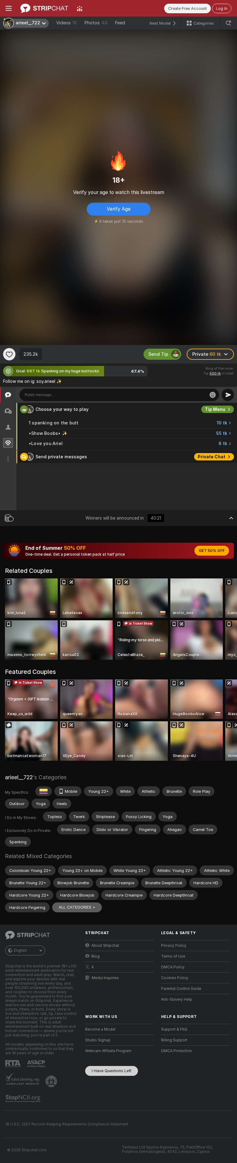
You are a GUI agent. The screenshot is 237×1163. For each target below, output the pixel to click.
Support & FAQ (174, 1029)
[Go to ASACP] (37, 1063)
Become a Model (100, 1029)
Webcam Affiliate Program (108, 1051)
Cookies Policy (174, 978)
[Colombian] (43, 791)
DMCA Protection (176, 1051)
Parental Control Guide (181, 989)
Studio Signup (97, 1040)
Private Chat (211, 456)
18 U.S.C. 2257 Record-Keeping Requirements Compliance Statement (66, 1124)
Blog (95, 956)
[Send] (228, 395)
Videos (66, 23)
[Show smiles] (212, 395)
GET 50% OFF (212, 551)
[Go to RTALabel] (13, 1064)
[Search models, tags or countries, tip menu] (228, 23)
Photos (95, 23)
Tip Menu (215, 409)
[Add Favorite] (9, 354)
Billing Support (174, 1040)
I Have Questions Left (111, 1070)
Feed (120, 23)
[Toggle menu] (8, 8)
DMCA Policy (173, 967)
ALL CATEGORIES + (77, 907)
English (20, 950)
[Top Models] (79, 8)
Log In (221, 8)
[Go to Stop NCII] (23, 1098)
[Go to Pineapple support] (51, 1081)
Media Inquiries (105, 978)
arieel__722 (19, 777)
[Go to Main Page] (44, 8)
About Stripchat (105, 945)
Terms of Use (173, 956)
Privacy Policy (173, 945)
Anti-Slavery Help (176, 999)
